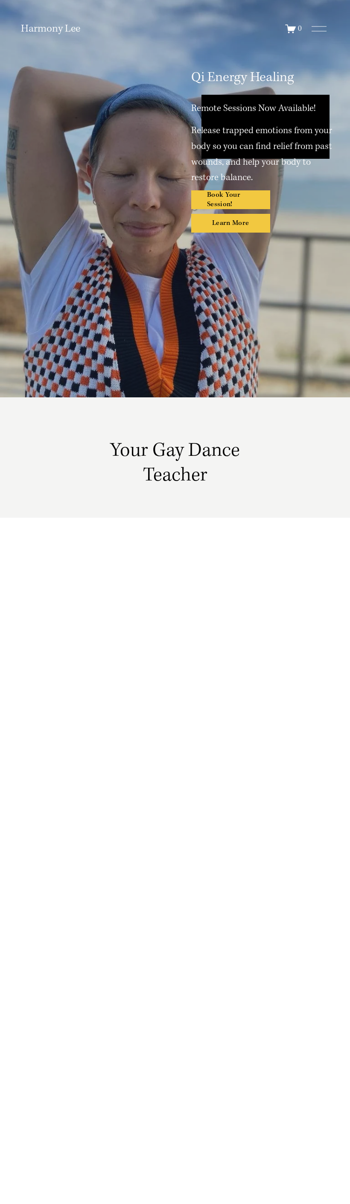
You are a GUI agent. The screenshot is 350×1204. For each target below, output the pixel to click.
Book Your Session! (223, 199)
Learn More (230, 223)
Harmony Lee (50, 29)
